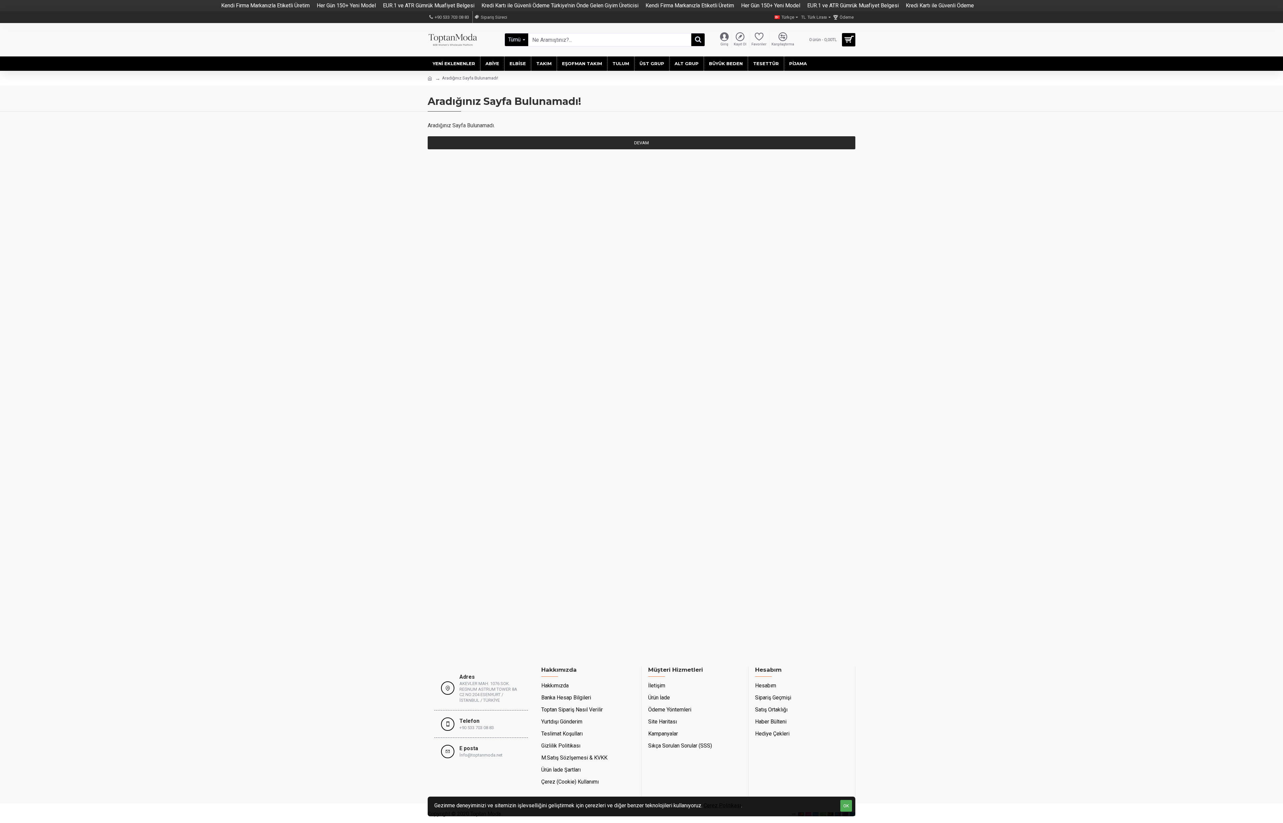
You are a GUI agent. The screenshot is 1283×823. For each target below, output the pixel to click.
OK (846, 805)
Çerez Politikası (722, 805)
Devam (641, 142)
